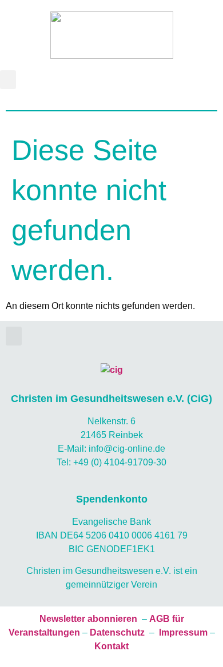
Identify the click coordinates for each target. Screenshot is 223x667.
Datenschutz (117, 632)
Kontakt (111, 646)
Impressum (183, 632)
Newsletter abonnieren (88, 619)
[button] (8, 79)
